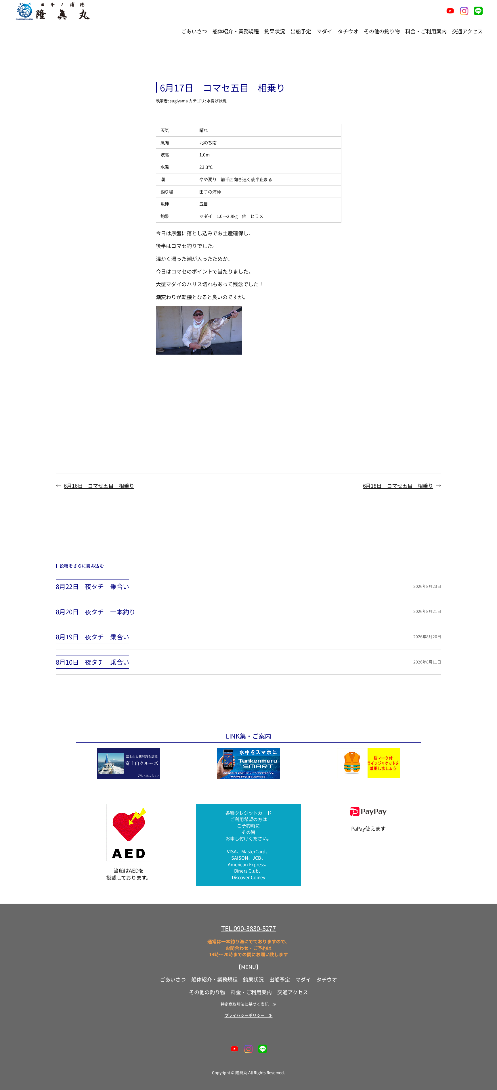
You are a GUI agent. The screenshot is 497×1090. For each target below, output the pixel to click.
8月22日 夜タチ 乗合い (92, 586)
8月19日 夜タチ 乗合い (92, 636)
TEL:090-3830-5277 (248, 928)
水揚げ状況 (217, 101)
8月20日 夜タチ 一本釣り (95, 611)
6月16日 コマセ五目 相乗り (99, 485)
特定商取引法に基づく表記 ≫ (249, 1004)
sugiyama (179, 101)
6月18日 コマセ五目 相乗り (398, 485)
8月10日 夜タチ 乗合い (92, 662)
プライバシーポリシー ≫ (249, 1015)
